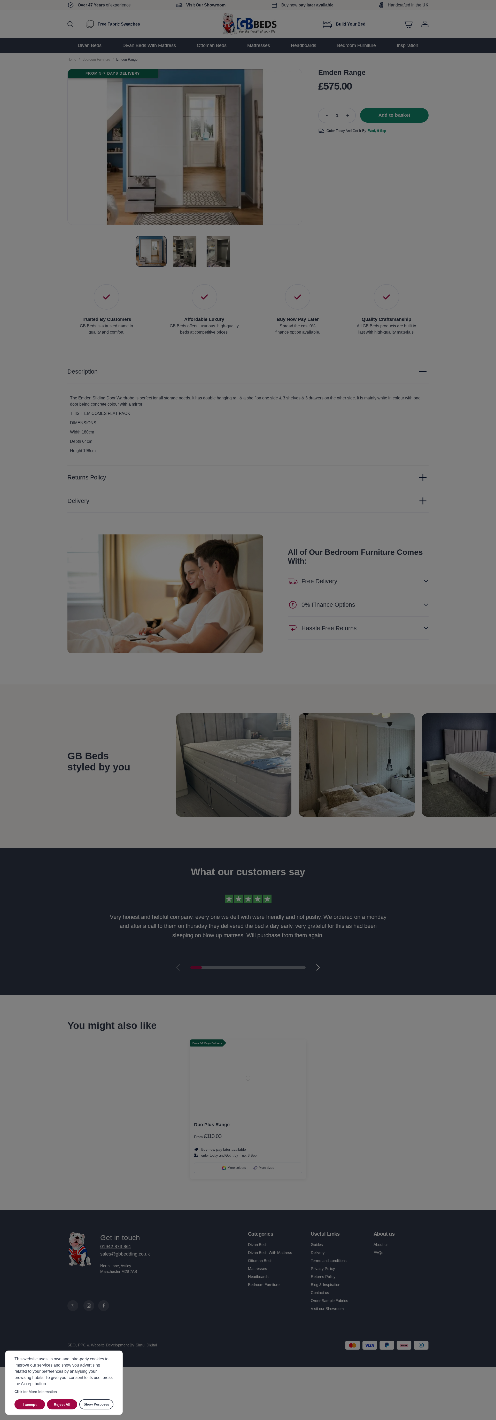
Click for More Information (35, 1392)
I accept (30, 1404)
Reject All (62, 1404)
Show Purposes (96, 1404)
